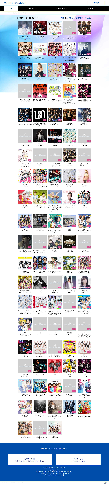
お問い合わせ (96, 3)
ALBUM (70, 18)
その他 (88, 18)
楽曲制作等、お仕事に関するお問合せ (30, 460)
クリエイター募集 (78, 460)
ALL (62, 18)
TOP (11, 8)
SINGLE (79, 18)
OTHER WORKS (61, 8)
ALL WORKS (32, 8)
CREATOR (90, 8)
